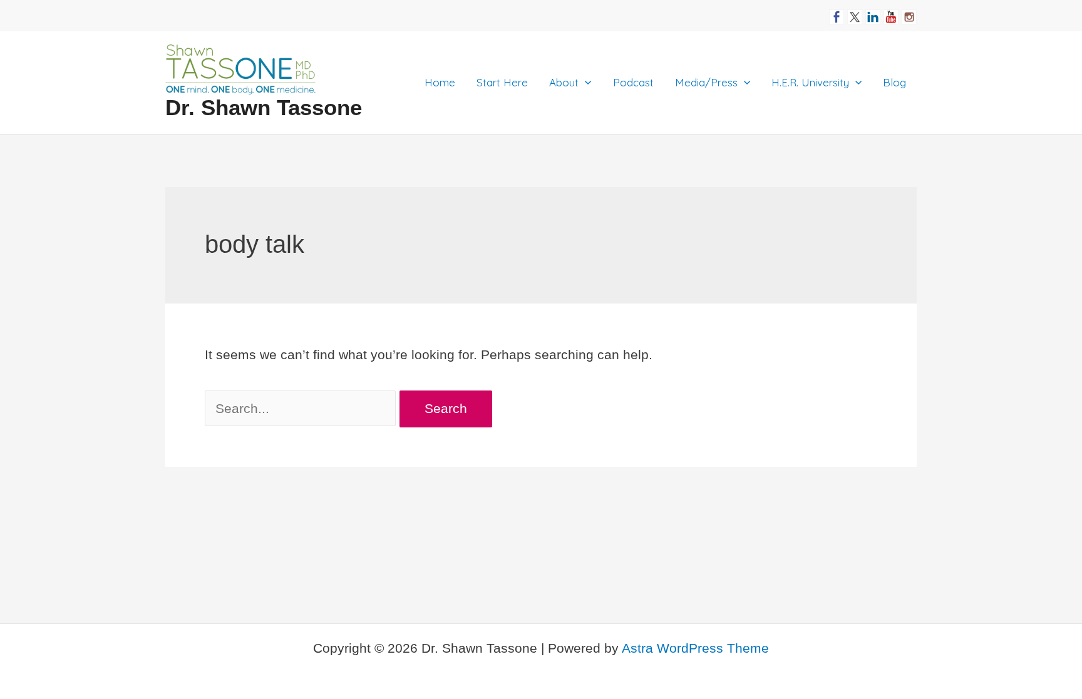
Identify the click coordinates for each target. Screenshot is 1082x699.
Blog (894, 82)
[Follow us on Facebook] (836, 11)
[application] (585, 82)
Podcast (633, 82)
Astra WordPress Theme (695, 648)
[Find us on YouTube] (891, 11)
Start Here (502, 82)
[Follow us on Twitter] (854, 11)
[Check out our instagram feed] (909, 11)
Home (440, 82)
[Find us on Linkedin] (872, 11)
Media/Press (706, 82)
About (564, 82)
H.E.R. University (810, 82)
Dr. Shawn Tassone (263, 107)
